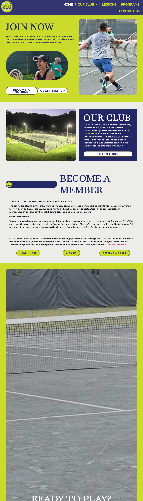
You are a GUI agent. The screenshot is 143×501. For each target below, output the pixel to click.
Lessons (109, 4)
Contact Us (129, 11)
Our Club (86, 4)
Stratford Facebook (115, 244)
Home (68, 4)
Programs (130, 4)
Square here (55, 212)
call (74, 212)
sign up (51, 36)
